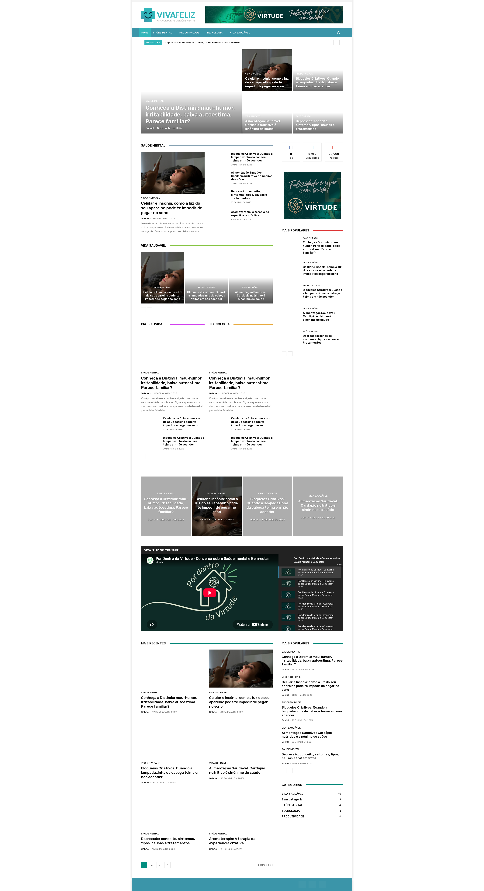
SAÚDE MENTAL (155, 101)
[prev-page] (143, 309)
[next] (337, 42)
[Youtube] (312, 884)
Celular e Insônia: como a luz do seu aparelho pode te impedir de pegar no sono (171, 208)
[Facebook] (302, 884)
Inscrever (334, 145)
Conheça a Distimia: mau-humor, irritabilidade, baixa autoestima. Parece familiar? (218, 42)
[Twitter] (322, 884)
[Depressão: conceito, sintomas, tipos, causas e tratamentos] (318, 112)
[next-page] (149, 309)
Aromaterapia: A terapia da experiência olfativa (250, 213)
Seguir (312, 145)
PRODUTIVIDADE (304, 74)
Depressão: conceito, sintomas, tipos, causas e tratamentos (249, 195)
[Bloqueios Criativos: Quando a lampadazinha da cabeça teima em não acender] (318, 70)
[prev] (331, 42)
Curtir (291, 145)
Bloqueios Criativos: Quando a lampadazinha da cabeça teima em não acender (252, 157)
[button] (338, 32)
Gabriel (145, 218)
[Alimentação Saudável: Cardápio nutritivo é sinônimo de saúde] (267, 112)
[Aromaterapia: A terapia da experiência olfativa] (218, 215)
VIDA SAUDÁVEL (253, 74)
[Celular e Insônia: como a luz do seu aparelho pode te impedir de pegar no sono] (267, 70)
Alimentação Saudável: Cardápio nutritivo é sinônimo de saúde (251, 176)
